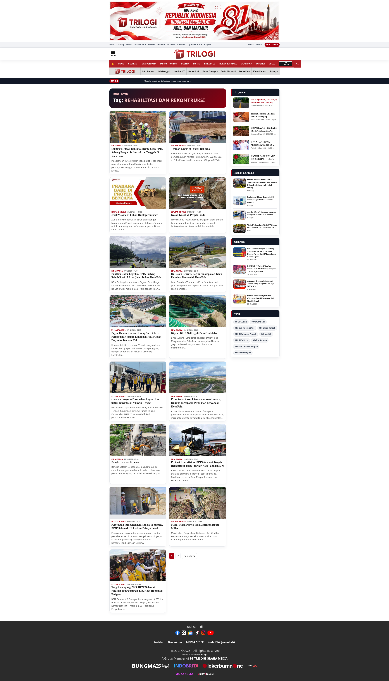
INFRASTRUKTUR (168, 64)
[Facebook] (177, 632)
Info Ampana (148, 71)
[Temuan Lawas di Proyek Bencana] (197, 127)
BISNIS (196, 64)
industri (161, 44)
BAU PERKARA (149, 64)
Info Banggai (164, 71)
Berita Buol (193, 71)
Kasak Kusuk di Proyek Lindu (188, 215)
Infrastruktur (140, 44)
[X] (184, 632)
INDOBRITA (186, 665)
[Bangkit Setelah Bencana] (138, 440)
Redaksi (158, 642)
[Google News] (190, 632)
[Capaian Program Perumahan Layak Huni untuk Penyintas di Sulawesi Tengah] (138, 377)
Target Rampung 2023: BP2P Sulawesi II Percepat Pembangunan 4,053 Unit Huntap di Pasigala (136, 590)
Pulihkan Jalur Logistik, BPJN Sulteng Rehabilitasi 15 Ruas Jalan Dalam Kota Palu (136, 275)
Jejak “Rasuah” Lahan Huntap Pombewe (134, 215)
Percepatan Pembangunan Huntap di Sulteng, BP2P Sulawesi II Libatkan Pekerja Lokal (137, 526)
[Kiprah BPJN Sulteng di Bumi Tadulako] (197, 311)
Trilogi (204, 654)
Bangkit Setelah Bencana (125, 462)
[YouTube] (210, 632)
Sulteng (120, 44)
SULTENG (133, 64)
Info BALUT (179, 71)
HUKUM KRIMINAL (228, 64)
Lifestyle (181, 44)
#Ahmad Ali (266, 334)
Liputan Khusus (195, 44)
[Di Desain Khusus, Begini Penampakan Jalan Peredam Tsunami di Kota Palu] (197, 252)
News (111, 44)
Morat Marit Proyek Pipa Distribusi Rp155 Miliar (195, 526)
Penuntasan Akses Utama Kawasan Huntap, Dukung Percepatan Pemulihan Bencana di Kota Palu (196, 402)
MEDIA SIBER (195, 642)
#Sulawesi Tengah (267, 328)
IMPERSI (260, 64)
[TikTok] (197, 632)
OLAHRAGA (246, 64)
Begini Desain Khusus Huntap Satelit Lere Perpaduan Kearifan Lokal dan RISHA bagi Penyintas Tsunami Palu (136, 336)
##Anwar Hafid (258, 322)
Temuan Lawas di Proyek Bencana (190, 149)
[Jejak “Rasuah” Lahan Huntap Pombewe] (138, 193)
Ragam (207, 44)
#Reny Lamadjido (243, 352)
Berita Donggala (210, 71)
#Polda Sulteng (260, 340)
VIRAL (272, 64)
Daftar (251, 44)
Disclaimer (175, 642)
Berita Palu (244, 71)
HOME (121, 64)
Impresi (151, 44)
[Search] (297, 64)
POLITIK (185, 64)
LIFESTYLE (209, 64)
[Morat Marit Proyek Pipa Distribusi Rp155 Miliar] (197, 503)
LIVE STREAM (272, 44)
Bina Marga (117, 146)
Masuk (259, 44)
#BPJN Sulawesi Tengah (245, 334)
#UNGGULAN (241, 322)
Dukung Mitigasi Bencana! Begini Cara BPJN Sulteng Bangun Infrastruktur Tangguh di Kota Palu (137, 152)
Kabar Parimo (259, 71)
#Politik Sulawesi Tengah (246, 346)
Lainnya (274, 71)
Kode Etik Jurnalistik (222, 642)
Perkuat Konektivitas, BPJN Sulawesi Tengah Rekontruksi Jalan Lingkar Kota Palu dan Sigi (197, 464)
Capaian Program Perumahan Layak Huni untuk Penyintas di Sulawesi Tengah (135, 401)
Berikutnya (189, 556)
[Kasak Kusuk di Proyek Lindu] (197, 193)
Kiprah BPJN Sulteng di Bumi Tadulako (194, 333)
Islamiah (171, 44)
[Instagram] (203, 632)
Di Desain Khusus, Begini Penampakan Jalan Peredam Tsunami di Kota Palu (196, 275)
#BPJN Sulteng (241, 340)
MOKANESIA (184, 674)
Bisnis (129, 44)
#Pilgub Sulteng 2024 (245, 328)
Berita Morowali (228, 71)
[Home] (112, 64)
